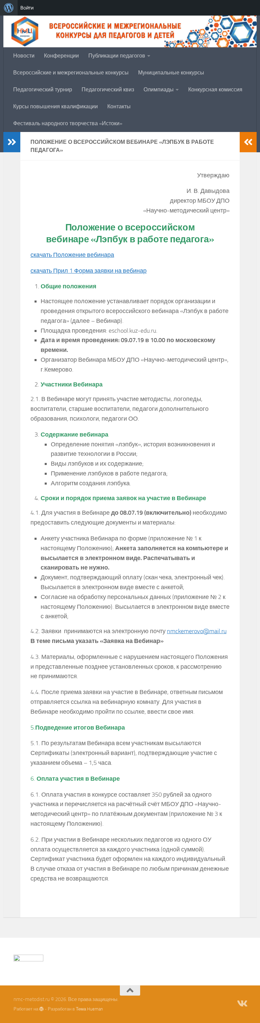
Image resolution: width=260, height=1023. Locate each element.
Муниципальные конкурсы (171, 72)
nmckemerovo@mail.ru (196, 631)
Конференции (61, 55)
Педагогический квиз (108, 89)
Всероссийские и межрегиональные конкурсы (71, 72)
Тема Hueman (89, 1008)
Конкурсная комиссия (215, 89)
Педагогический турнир (42, 89)
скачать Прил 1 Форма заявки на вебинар (88, 270)
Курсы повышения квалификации (55, 106)
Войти (27, 7)
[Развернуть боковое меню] (11, 142)
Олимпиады (159, 89)
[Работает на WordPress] (41, 1009)
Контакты (119, 106)
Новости (24, 55)
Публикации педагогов (116, 55)
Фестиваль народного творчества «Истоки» (67, 123)
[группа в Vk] (241, 1003)
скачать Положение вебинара (72, 255)
